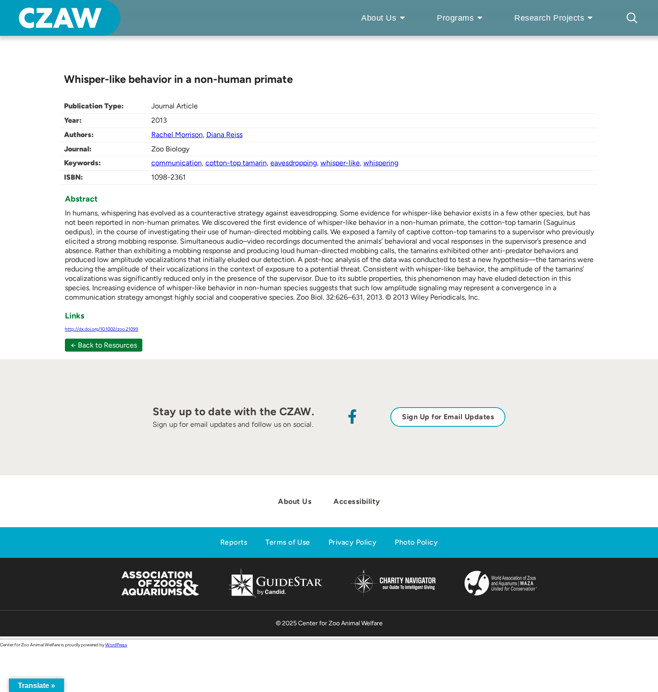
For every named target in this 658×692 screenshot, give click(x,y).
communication (176, 163)
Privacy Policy (353, 542)
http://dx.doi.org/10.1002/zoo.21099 (101, 329)
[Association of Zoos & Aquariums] (160, 596)
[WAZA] (501, 596)
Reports (233, 542)
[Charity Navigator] (393, 595)
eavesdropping (293, 163)
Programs (455, 17)
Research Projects (549, 17)
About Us (378, 17)
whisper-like (340, 163)
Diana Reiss (224, 134)
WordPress (116, 645)
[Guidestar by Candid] (275, 596)
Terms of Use (287, 542)
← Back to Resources (104, 345)
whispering (380, 163)
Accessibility (356, 501)
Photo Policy (416, 542)
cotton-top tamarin (236, 163)
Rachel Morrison (177, 134)
